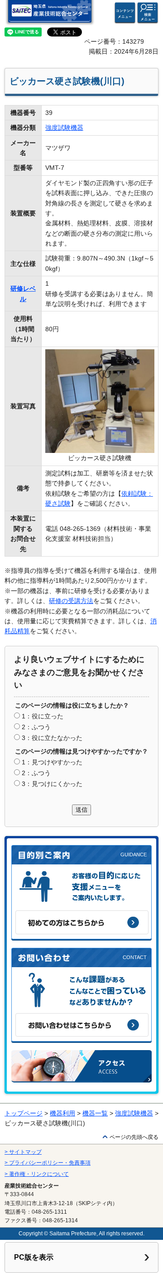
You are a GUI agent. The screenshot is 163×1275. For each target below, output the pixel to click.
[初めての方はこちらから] (82, 922)
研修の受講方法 (71, 600)
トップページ (24, 1113)
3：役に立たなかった (52, 737)
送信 (81, 809)
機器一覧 (95, 1113)
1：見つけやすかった (52, 762)
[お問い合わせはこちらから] (82, 1025)
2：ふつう (36, 727)
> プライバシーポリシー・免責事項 (48, 1163)
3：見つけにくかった (52, 783)
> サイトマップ (23, 1152)
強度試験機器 (64, 127)
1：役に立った (42, 716)
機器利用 (62, 1113)
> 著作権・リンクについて (37, 1174)
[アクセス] (81, 1066)
